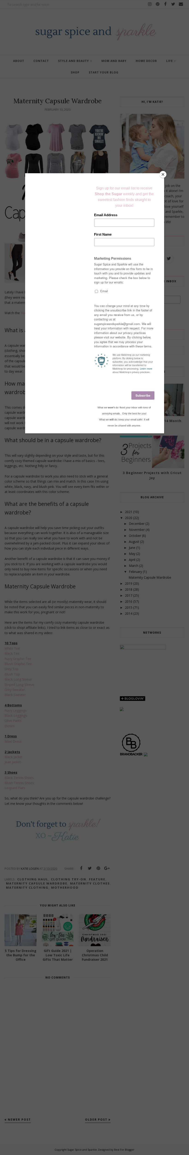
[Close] (162, 174)
